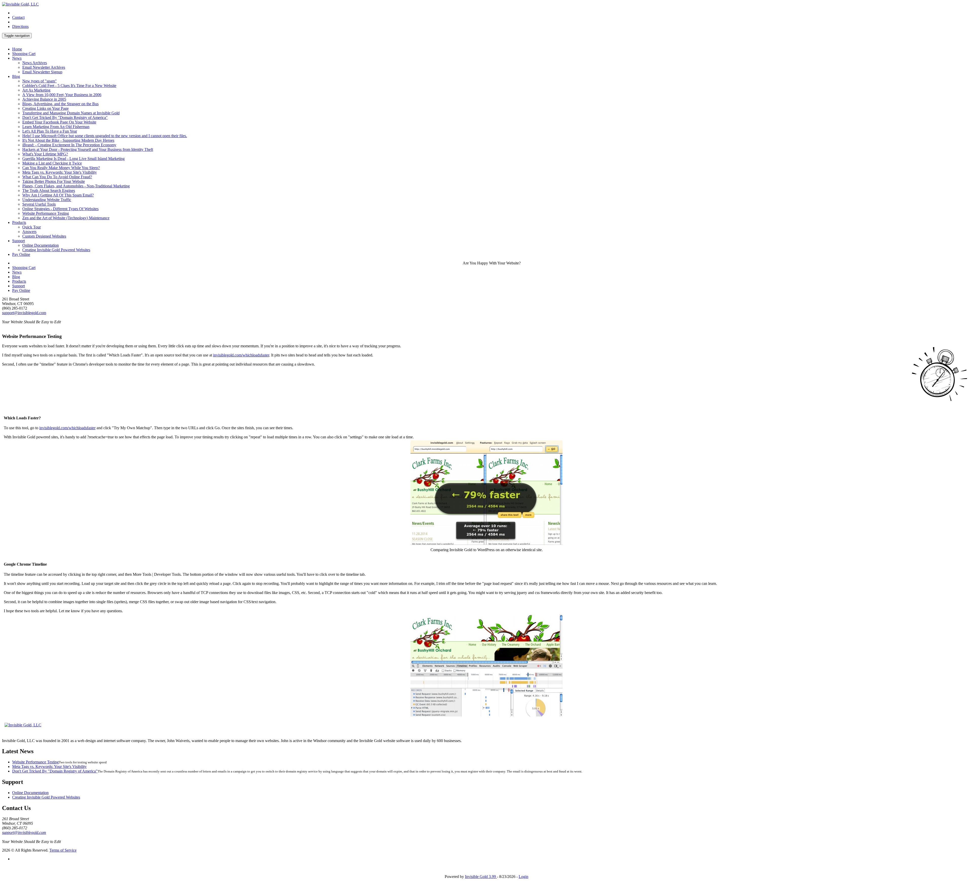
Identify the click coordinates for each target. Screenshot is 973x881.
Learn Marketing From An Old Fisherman (55, 126)
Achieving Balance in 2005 (44, 99)
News (17, 58)
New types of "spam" (39, 81)
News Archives (34, 63)
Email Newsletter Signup (42, 72)
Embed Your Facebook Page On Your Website (59, 122)
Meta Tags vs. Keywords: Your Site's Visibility (59, 172)
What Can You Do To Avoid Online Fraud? (57, 177)
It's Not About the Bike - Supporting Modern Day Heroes (68, 140)
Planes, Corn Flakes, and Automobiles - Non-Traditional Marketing (76, 186)
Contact (18, 17)
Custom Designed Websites (44, 236)
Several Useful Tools (39, 204)
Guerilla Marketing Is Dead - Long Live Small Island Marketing (73, 158)
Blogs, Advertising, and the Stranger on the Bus (60, 104)
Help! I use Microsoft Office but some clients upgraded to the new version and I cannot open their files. (104, 136)
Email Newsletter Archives (43, 67)
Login (523, 876)
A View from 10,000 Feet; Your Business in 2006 (61, 95)
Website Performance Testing (45, 213)
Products (19, 222)
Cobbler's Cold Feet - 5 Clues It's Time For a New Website (69, 85)
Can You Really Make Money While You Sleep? (61, 168)
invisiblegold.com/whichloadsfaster (241, 355)
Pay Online (21, 254)
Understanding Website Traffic (46, 199)
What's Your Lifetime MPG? (45, 154)
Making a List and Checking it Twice (52, 163)
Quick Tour (31, 227)
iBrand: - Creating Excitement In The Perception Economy (69, 145)
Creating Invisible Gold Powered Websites (56, 250)
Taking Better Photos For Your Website (53, 181)
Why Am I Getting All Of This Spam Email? (58, 195)
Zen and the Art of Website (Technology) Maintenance (65, 218)
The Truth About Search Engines (48, 190)
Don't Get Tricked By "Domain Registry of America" (65, 117)
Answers (29, 231)
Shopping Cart (23, 53)
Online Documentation (40, 245)
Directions (20, 26)
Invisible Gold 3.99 (481, 876)
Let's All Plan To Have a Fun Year (49, 131)
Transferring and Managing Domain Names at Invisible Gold (71, 113)
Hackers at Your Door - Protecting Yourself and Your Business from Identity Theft (87, 149)
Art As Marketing (36, 90)
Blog (16, 76)
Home (17, 49)
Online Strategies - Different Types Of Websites (60, 209)
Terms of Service (63, 850)
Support (18, 241)
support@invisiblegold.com (24, 313)
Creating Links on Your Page (45, 108)
